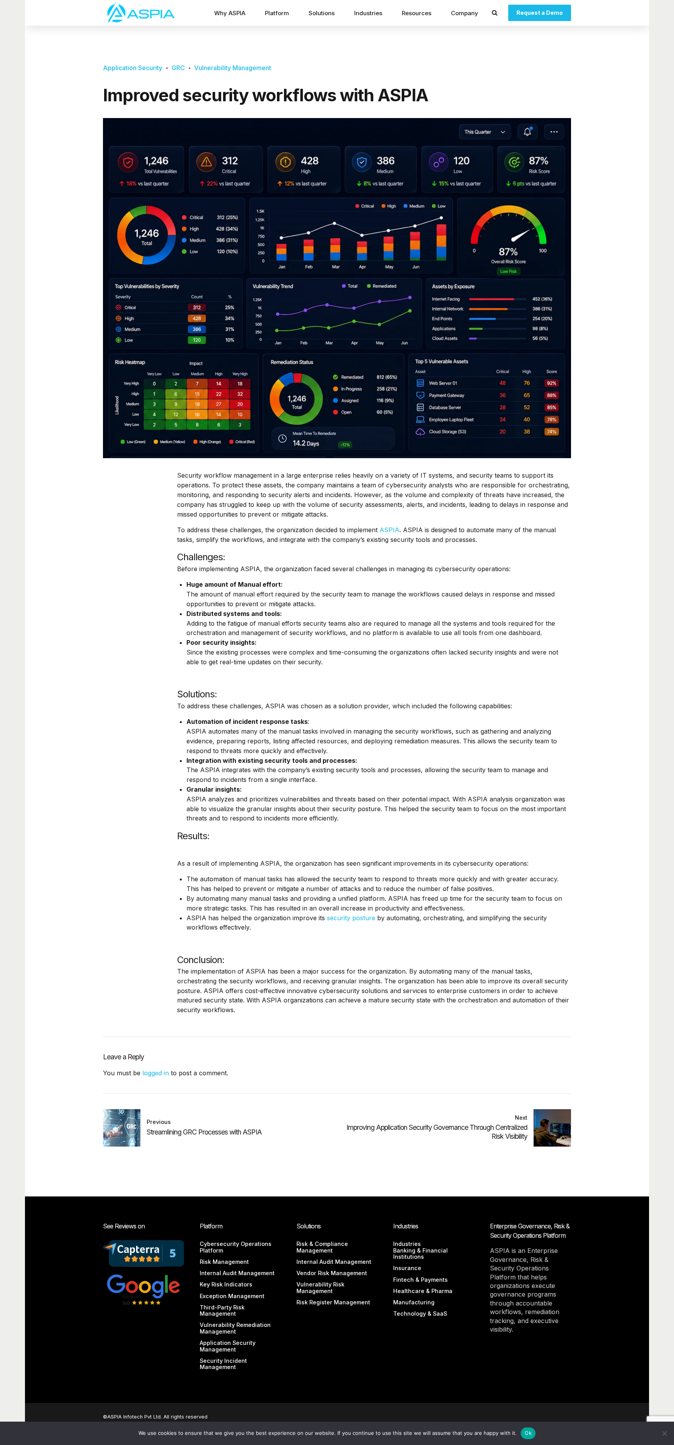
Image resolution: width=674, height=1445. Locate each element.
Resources (416, 13)
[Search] (494, 13)
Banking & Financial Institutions (420, 1253)
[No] (664, 1433)
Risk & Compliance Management (322, 1246)
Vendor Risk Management (331, 1273)
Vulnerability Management (232, 68)
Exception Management (232, 1296)
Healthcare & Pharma (422, 1291)
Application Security (132, 68)
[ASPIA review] (143, 1253)
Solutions (322, 13)
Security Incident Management (223, 1363)
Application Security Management (227, 1345)
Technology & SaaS (420, 1313)
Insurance (407, 1268)
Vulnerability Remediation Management (235, 1327)
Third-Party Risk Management (222, 1310)
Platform (277, 13)
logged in (155, 1073)
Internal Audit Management (237, 1273)
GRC (178, 68)
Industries (368, 13)
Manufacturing (414, 1302)
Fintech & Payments (420, 1279)
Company (464, 13)
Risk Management (224, 1261)
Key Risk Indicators (226, 1284)
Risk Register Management (333, 1302)
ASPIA (389, 530)
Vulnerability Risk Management (320, 1287)
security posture (351, 918)
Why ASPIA (229, 13)
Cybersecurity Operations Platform (235, 1246)
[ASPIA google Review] (143, 1289)
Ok (528, 1433)
